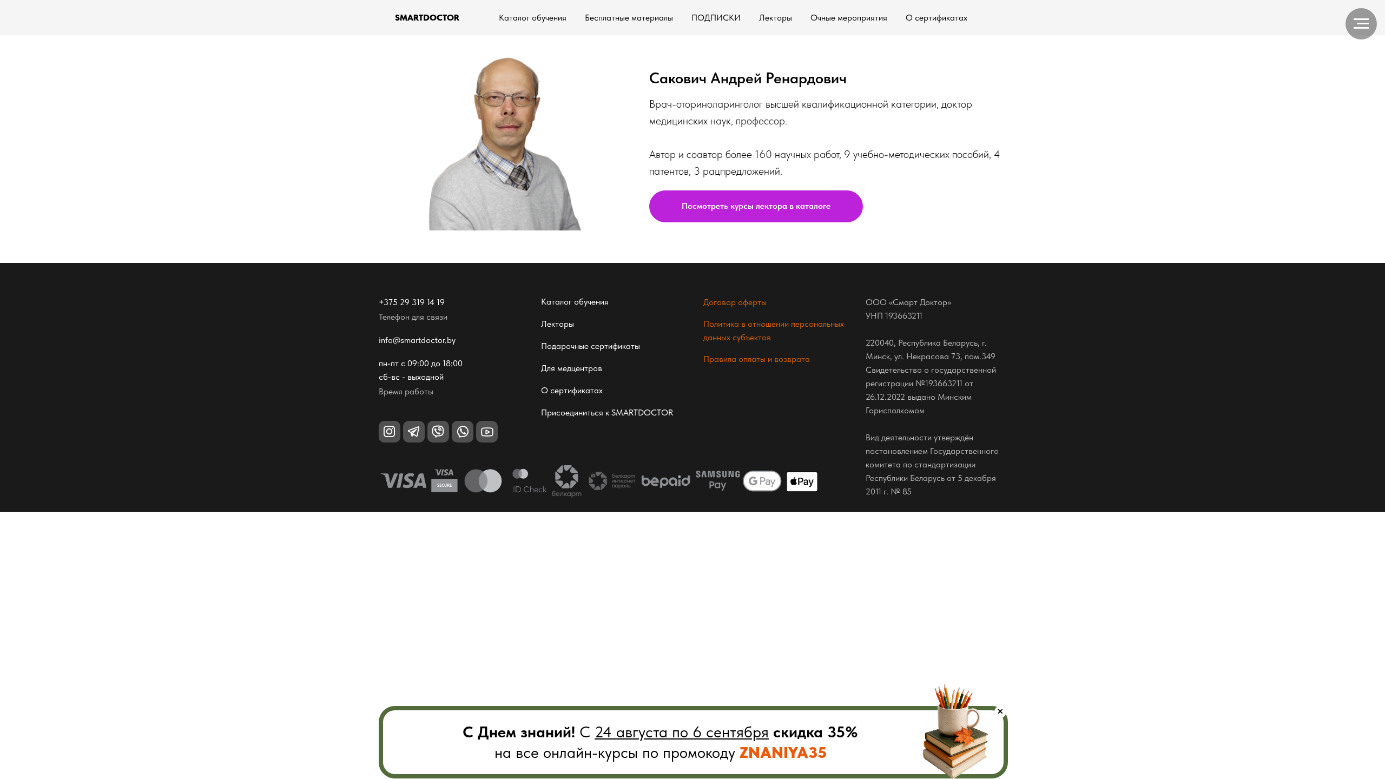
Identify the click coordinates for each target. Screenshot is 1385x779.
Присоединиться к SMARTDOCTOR (607, 412)
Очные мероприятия (848, 17)
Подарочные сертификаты (590, 346)
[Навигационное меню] (1361, 23)
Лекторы (775, 17)
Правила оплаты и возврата (756, 359)
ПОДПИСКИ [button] (716, 17)
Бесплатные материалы (629, 17)
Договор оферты (735, 302)
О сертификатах (936, 17)
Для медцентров (571, 368)
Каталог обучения (532, 17)
